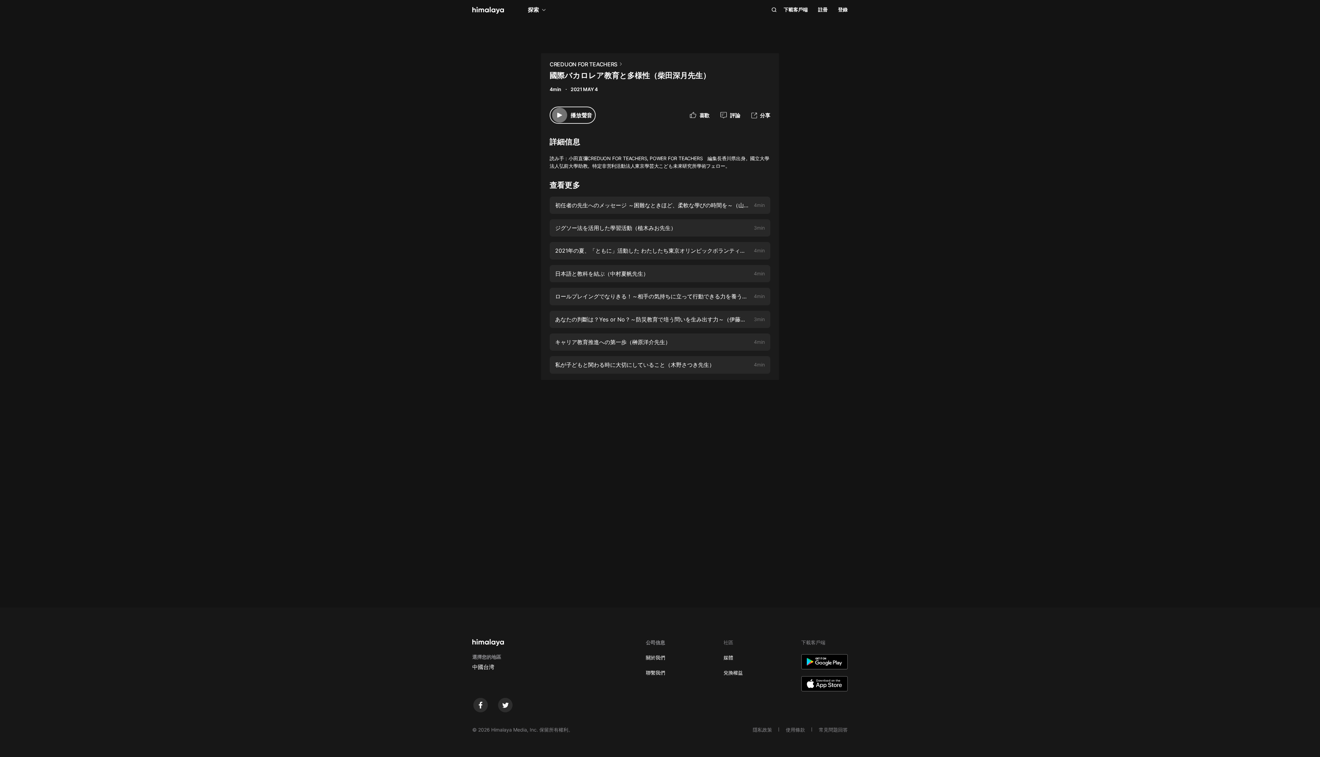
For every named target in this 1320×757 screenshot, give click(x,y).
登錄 (843, 9)
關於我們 (655, 657)
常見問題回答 (833, 730)
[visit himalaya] (488, 10)
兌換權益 (733, 673)
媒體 (728, 657)
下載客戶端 (796, 9)
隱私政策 (762, 730)
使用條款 (795, 730)
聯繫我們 (655, 673)
